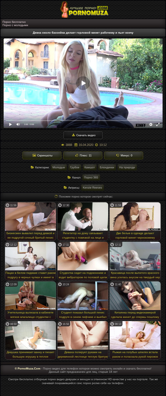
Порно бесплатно (14, 21)
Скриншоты (44, 155)
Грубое (74, 167)
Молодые (58, 167)
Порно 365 (91, 177)
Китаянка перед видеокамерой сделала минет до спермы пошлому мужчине (135, 315)
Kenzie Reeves (92, 187)
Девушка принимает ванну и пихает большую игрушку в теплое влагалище (30, 354)
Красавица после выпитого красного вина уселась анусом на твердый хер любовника (135, 275)
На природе (127, 167)
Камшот (89, 167)
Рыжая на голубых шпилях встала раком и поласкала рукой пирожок (135, 354)
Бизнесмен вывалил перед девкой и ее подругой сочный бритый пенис (30, 235)
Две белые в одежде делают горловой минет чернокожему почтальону (135, 235)
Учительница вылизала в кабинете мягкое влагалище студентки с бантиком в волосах (30, 315)
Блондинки (107, 167)
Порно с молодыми (15, 25)
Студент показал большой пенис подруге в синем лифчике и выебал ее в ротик (82, 315)
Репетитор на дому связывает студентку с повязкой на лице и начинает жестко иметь (83, 235)
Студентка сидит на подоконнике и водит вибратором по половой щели (83, 275)
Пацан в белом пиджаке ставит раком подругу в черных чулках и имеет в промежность (30, 275)
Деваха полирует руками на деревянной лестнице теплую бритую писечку (83, 354)
